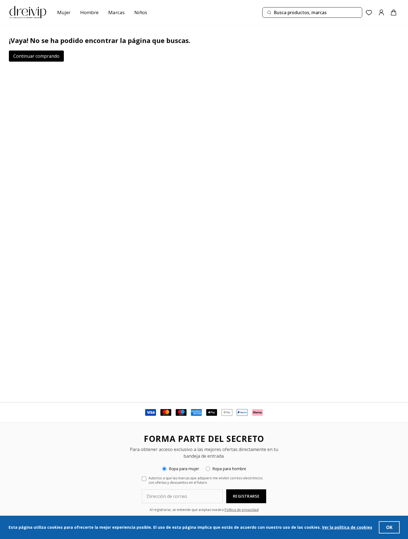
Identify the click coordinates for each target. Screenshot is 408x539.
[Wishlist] (369, 12)
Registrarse (246, 496)
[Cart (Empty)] (393, 12)
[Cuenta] (381, 12)
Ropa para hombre (229, 468)
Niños (140, 12)
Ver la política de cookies (347, 527)
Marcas (116, 12)
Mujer (63, 12)
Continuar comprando (36, 56)
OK (389, 527)
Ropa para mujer (184, 468)
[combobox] (312, 12)
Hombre (89, 12)
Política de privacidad (242, 509)
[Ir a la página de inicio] (28, 12)
